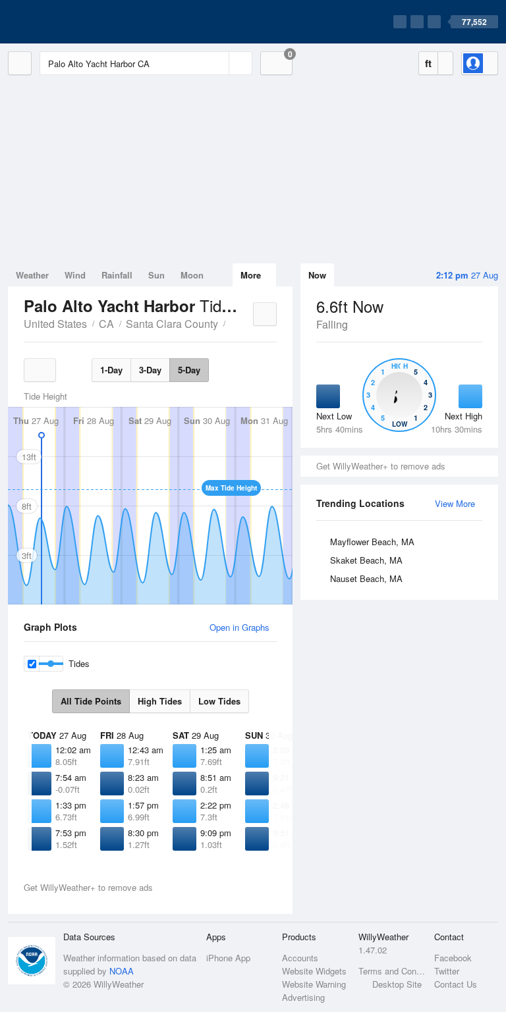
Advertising (303, 997)
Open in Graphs (239, 627)
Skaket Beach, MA (366, 560)
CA (106, 323)
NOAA (121, 971)
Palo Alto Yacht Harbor (232, 322)
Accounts (300, 957)
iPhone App (228, 957)
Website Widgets (314, 971)
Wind (75, 275)
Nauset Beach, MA (366, 578)
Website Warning (314, 984)
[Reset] (217, 63)
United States (55, 323)
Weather (32, 275)
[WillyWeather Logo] (70, 22)
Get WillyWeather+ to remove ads (380, 466)
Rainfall (116, 275)
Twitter (446, 971)
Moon (192, 275)
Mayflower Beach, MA (372, 541)
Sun (156, 275)
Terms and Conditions (392, 971)
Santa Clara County (172, 323)
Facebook (453, 957)
